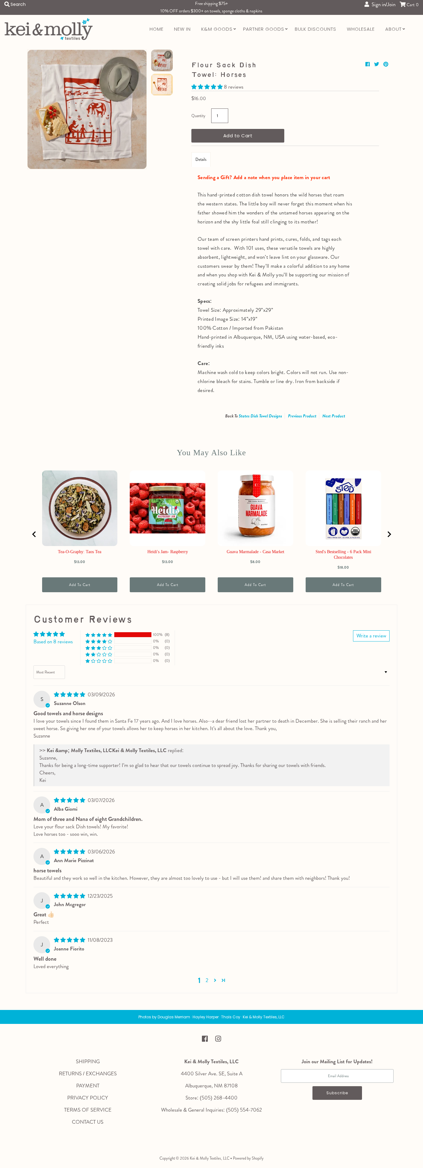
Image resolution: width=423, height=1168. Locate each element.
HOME (157, 29)
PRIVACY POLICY (87, 1097)
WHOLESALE (361, 29)
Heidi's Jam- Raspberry (167, 551)
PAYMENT (87, 1085)
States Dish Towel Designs (260, 416)
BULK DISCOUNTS (315, 29)
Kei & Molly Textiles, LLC (209, 1158)
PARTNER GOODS (263, 29)
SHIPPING (88, 1061)
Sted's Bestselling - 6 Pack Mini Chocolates (343, 554)
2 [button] (207, 980)
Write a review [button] (371, 635)
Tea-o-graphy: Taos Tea (79, 551)
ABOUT (393, 29)
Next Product (333, 416)
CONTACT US (87, 1122)
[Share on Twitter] (377, 64)
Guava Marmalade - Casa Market (255, 551)
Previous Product (302, 416)
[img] (70, 694)
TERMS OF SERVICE (87, 1109)
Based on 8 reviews (53, 641)
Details (201, 159)
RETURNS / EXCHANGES (88, 1073)
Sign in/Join (382, 4)
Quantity (198, 116)
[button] (207, 86)
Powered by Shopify (248, 1158)
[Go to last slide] (34, 534)
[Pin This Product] (385, 64)
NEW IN (182, 29)
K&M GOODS (217, 29)
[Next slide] (389, 534)
